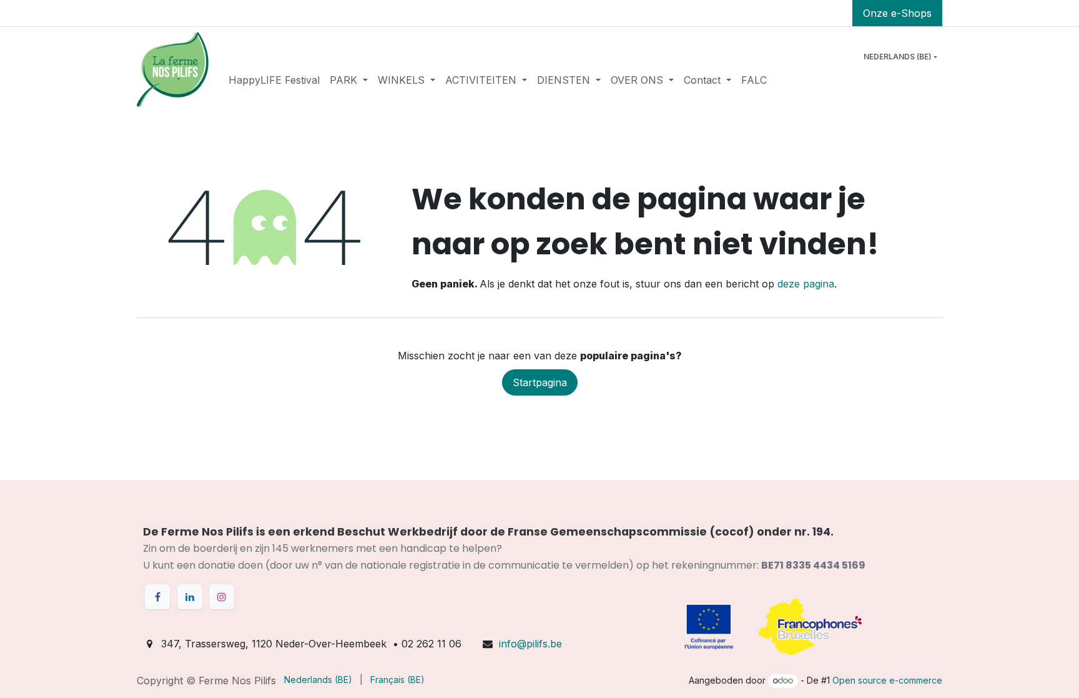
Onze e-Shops (897, 13)
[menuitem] (274, 79)
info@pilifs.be (530, 643)
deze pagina (805, 283)
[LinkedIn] (189, 596)
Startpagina (540, 382)
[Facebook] (157, 596)
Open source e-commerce (887, 680)
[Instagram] (221, 596)
